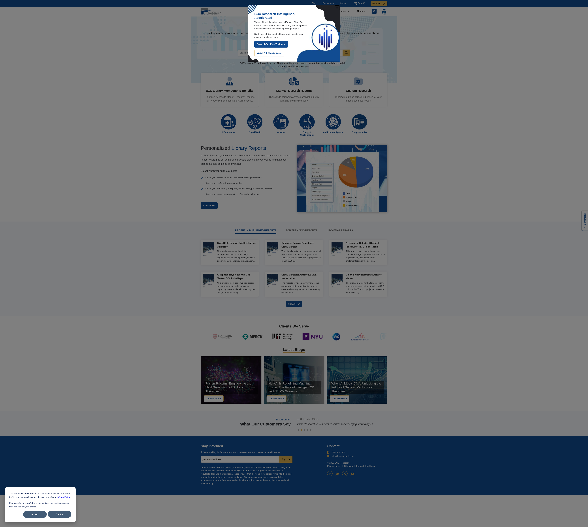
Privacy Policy (63, 497)
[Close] (337, 8)
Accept (34, 514)
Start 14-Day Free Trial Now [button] (271, 44)
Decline (59, 514)
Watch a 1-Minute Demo (269, 53)
